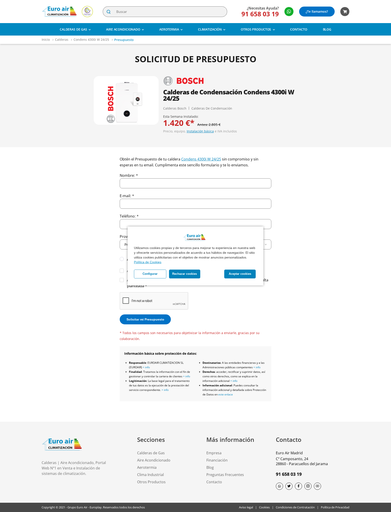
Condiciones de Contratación (295, 507)
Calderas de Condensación (211, 108)
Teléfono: (129, 216)
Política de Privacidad (335, 507)
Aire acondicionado (123, 29)
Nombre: (129, 175)
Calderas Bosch (174, 108)
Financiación (217, 460)
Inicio (46, 39)
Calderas (62, 39)
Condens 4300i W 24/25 (92, 39)
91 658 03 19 (260, 14)
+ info (146, 367)
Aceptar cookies (240, 273)
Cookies (264, 507)
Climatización (210, 29)
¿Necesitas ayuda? (263, 8)
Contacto (298, 29)
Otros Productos (256, 29)
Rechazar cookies (184, 273)
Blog (327, 29)
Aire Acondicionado (153, 460)
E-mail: (127, 195)
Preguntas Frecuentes (225, 474)
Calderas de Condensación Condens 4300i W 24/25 (228, 95)
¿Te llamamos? (317, 11)
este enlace (225, 394)
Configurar (150, 273)
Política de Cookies (147, 262)
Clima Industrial (150, 474)
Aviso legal (246, 507)
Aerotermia (169, 29)
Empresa (214, 452)
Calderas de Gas (73, 29)
